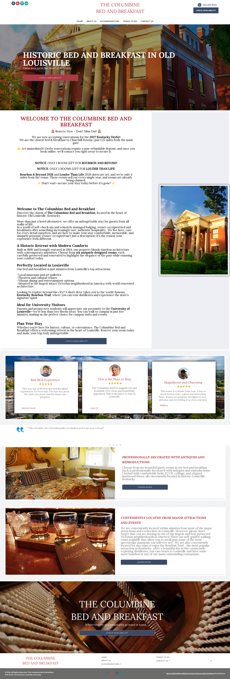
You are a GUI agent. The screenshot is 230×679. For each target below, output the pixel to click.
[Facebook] (13, 3)
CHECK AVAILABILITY (51, 78)
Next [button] (226, 435)
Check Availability (206, 10)
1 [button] (109, 445)
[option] (115, 434)
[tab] (109, 445)
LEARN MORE (145, 487)
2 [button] (113, 445)
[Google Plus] (18, 3)
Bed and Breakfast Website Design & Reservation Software (191, 673)
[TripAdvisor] (26, 3)
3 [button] (117, 445)
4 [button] (120, 445)
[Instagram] (22, 3)
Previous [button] (4, 435)
